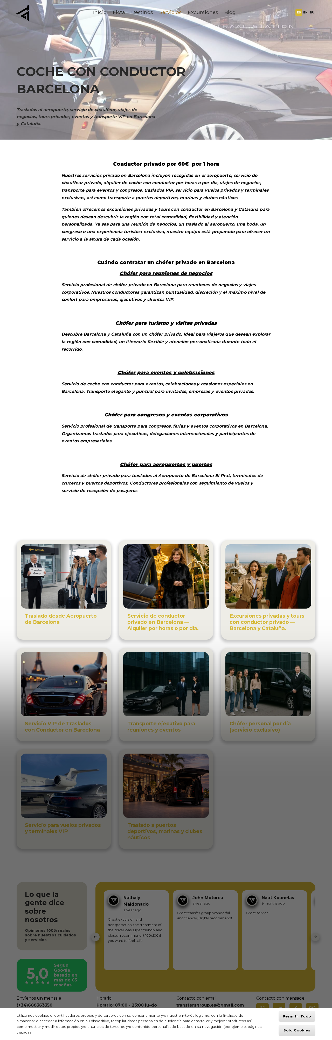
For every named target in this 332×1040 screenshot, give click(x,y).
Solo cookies (296, 1030)
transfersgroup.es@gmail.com (210, 1005)
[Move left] (95, 937)
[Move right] (315, 937)
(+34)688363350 (34, 1005)
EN (305, 12)
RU (312, 12)
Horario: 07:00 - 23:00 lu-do (126, 1005)
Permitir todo (297, 1016)
